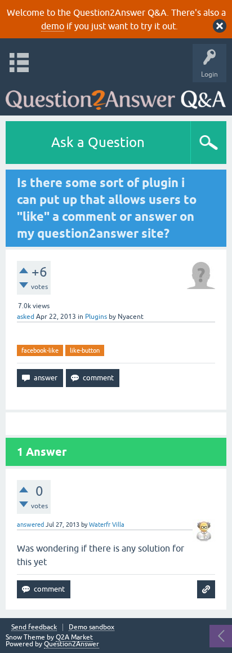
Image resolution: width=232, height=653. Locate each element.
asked (25, 317)
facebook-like (40, 350)
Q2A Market (74, 637)
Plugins (96, 317)
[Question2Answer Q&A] (116, 96)
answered (30, 524)
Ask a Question (98, 142)
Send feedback (34, 627)
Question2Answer (71, 644)
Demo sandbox (91, 627)
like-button (85, 350)
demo (52, 26)
